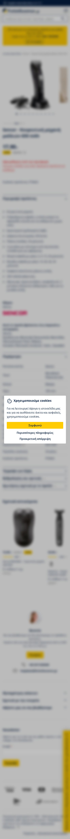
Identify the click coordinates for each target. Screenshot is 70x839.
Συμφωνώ (35, 425)
